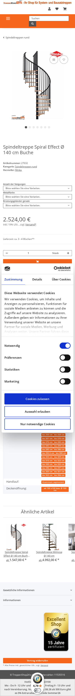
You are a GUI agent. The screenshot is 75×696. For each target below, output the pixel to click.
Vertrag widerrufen (37, 660)
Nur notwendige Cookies (37, 424)
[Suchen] (32, 24)
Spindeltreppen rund (26, 166)
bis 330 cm (47, 464)
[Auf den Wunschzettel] (64, 59)
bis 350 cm (47, 471)
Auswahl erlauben (37, 411)
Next (62, 85)
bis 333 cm (59, 464)
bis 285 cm (47, 449)
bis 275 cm (47, 442)
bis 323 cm (59, 460)
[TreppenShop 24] (37, 2)
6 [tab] (45, 127)
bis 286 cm (59, 449)
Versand (44, 665)
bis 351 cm (59, 471)
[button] (49, 9)
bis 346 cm (47, 468)
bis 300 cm (61, 453)
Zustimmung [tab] (13, 279)
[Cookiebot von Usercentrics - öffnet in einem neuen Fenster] (54, 268)
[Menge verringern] (6, 253)
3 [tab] (33, 127)
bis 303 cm (47, 457)
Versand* (30, 224)
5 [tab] (41, 127)
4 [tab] (37, 127)
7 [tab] (49, 127)
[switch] (65, 357)
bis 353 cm (47, 475)
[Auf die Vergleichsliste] (54, 59)
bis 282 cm (47, 446)
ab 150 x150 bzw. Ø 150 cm (55, 489)
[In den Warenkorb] (5, 49)
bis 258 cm (59, 434)
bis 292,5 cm (48, 453)
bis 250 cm (47, 434)
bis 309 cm (59, 457)
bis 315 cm (47, 460)
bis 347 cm (59, 468)
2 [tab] (30, 127)
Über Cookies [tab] (61, 279)
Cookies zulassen (37, 399)
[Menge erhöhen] (68, 253)
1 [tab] (26, 127)
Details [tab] (37, 279)
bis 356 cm (59, 475)
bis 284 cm (59, 446)
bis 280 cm (59, 442)
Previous (12, 85)
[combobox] (37, 188)
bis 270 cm (59, 438)
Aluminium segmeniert (53, 482)
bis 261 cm (47, 438)
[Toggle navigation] (8, 18)
